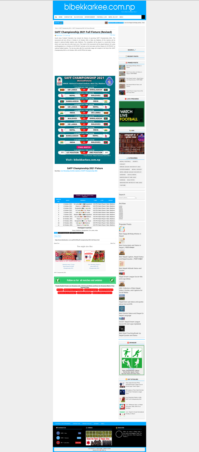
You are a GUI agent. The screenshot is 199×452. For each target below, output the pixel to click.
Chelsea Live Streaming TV (106, 289)
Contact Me (68, 17)
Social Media (132, 174)
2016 (120, 218)
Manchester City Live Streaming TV (67, 292)
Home (60, 17)
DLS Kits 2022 (78, 17)
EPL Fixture (60, 289)
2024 (120, 207)
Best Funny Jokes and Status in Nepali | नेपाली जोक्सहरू (130, 246)
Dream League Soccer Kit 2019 (130, 166)
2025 (120, 206)
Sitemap (96, 423)
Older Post (112, 243)
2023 (120, 209)
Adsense (123, 174)
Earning (122, 180)
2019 (120, 214)
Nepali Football (125, 161)
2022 (120, 210)
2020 (120, 213)
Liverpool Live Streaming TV (84, 292)
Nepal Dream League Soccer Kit (130, 172)
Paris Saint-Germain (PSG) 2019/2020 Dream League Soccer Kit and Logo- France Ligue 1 (134, 384)
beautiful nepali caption (98, 22)
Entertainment (90, 17)
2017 (120, 217)
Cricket (122, 164)
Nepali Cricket (137, 169)
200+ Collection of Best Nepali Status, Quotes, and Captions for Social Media (130, 290)
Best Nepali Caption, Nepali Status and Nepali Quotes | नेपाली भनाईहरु (131, 258)
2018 (120, 216)
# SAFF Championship (63, 232)
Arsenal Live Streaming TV (91, 289)
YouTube (123, 185)
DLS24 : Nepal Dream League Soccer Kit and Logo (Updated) (130, 323)
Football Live (102, 17)
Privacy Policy (86, 423)
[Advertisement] (85, 62)
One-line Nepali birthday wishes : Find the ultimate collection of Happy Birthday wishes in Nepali (132, 22)
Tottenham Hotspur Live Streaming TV (73, 289)
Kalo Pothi (131, 180)
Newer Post (56, 243)
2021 (120, 211)
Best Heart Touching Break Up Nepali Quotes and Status (130, 334)
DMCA (121, 17)
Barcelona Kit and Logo (128, 177)
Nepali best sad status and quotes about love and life (131, 303)
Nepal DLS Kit (113, 17)
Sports (135, 161)
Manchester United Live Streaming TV (102, 292)
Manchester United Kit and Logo (131, 182)
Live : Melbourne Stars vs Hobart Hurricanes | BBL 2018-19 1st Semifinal (134, 406)
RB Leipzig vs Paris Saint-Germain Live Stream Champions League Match (135, 391)
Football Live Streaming (62, 423)
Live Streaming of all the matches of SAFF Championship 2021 (79, 171)
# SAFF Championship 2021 (76, 232)
